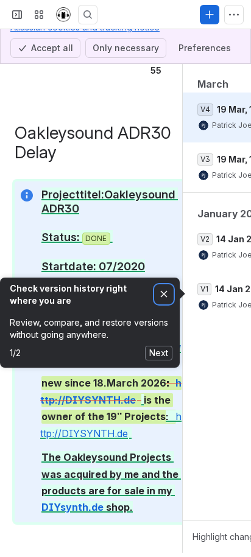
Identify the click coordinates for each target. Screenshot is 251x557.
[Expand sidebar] (17, 14)
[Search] (87, 14)
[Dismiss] (163, 294)
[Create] (209, 14)
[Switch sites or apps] (39, 14)
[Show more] (234, 14)
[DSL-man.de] (63, 14)
